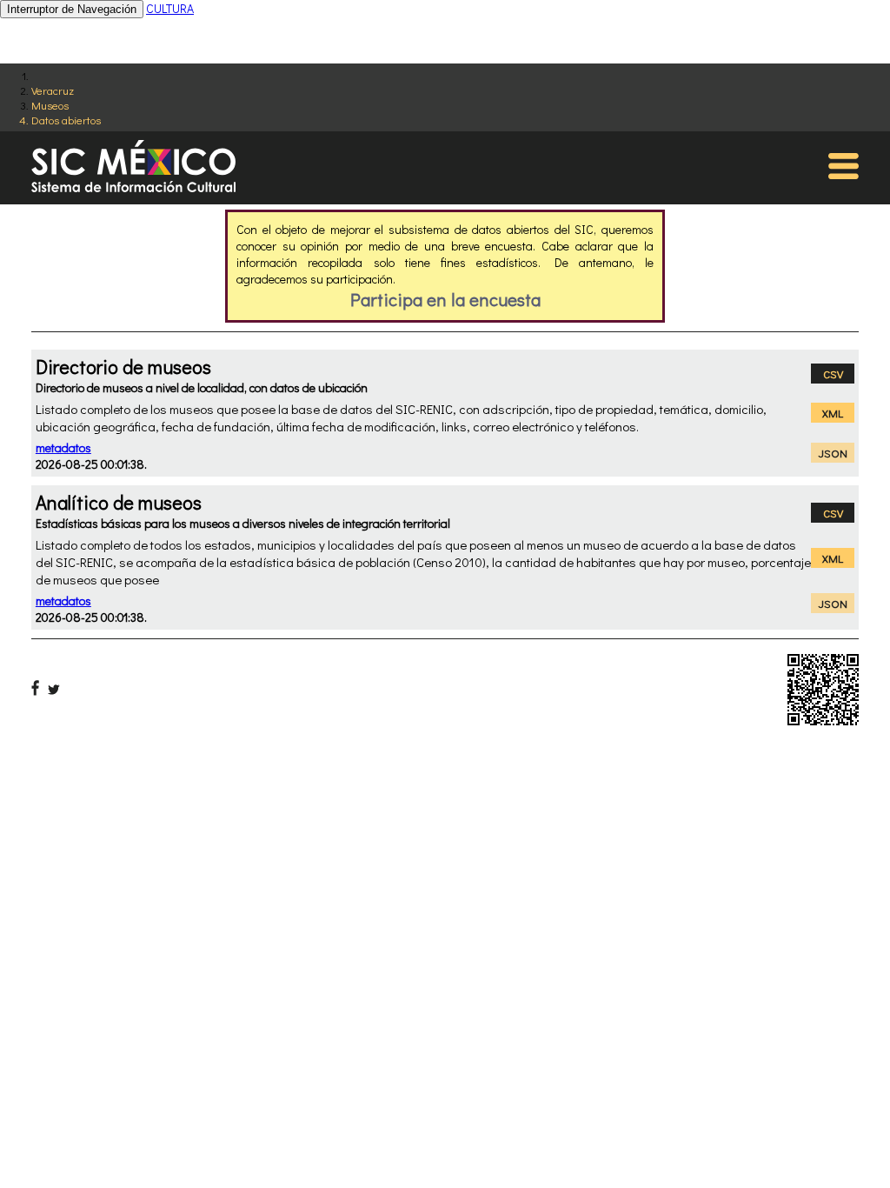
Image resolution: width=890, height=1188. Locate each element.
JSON (833, 452)
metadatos (63, 447)
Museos (50, 104)
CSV (833, 373)
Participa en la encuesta (445, 299)
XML (832, 412)
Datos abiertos (66, 119)
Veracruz (52, 90)
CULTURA (170, 8)
